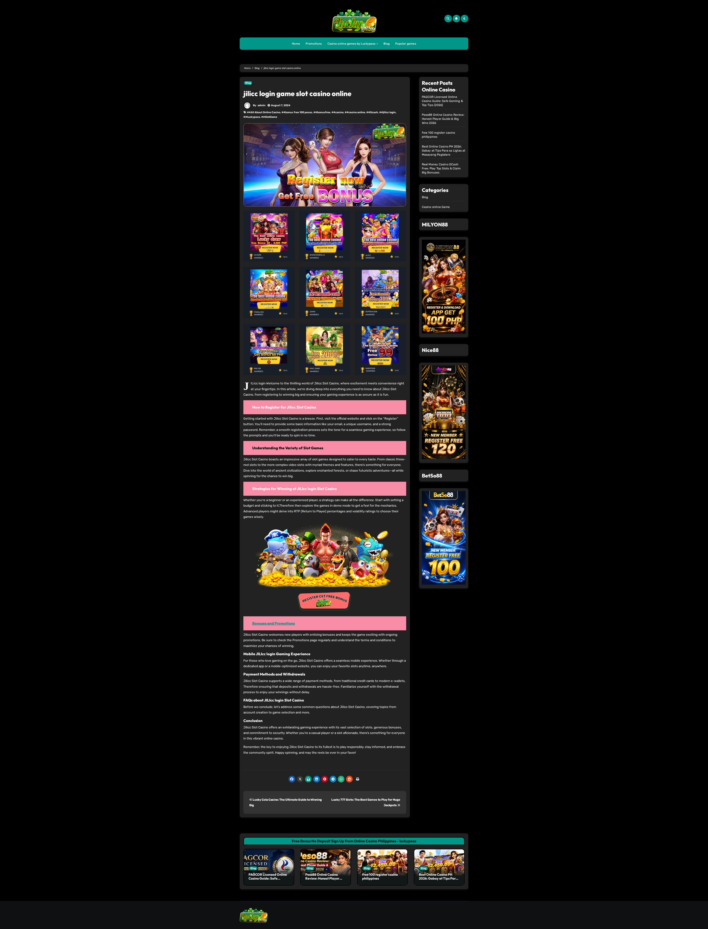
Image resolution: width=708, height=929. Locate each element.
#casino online (356, 112)
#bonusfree (322, 112)
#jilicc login (388, 112)
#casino (338, 112)
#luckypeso (252, 117)
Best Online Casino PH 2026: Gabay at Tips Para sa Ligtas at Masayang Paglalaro (443, 150)
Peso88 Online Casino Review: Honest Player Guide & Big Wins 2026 (443, 119)
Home (296, 43)
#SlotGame (270, 117)
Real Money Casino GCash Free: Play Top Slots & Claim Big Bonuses (441, 168)
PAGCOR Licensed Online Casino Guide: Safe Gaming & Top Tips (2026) (442, 101)
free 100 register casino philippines (380, 876)
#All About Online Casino (264, 112)
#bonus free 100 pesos (297, 112)
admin (262, 105)
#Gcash (373, 112)
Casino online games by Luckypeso (351, 43)
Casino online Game (436, 207)
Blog (387, 43)
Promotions (314, 43)
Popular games (405, 43)
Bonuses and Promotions (273, 623)
